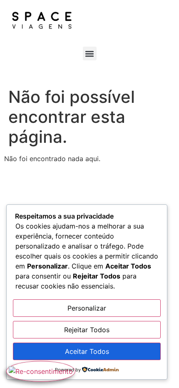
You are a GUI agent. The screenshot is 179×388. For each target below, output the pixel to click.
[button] (90, 53)
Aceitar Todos (87, 351)
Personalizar (86, 308)
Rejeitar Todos (86, 330)
